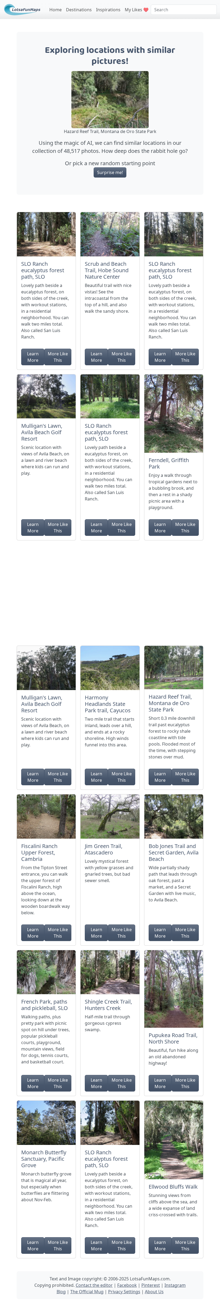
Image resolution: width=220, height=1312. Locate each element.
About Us (154, 1292)
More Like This (58, 357)
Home (55, 10)
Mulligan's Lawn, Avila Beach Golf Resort (41, 432)
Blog (61, 1292)
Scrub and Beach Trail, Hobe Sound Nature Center (107, 270)
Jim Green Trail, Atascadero (103, 849)
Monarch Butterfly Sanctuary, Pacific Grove (43, 1159)
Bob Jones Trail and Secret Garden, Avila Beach (174, 852)
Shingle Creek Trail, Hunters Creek (108, 1005)
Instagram (175, 1285)
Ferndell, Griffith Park (169, 463)
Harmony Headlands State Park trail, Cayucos (108, 704)
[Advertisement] (110, 590)
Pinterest (150, 1285)
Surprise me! (110, 172)
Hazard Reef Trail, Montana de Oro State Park (170, 703)
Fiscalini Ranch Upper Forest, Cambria (39, 852)
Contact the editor (94, 1285)
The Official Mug (87, 1292)
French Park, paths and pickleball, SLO (44, 1005)
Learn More (33, 357)
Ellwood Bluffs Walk (173, 1186)
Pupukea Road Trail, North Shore (173, 1038)
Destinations (79, 10)
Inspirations (108, 10)
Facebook (127, 1285)
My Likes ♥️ (137, 10)
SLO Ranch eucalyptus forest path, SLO (42, 270)
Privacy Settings (124, 1292)
